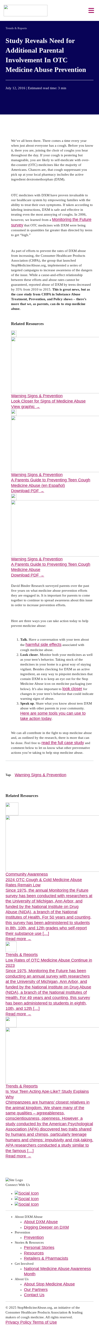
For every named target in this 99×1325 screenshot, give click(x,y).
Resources (34, 1253)
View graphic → (25, 406)
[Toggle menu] (91, 10)
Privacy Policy (19, 1322)
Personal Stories (39, 1247)
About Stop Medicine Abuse (49, 1284)
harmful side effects (43, 644)
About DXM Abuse (41, 1221)
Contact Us (34, 1295)
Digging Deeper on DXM (46, 1227)
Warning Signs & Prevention (40, 775)
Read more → (18, 939)
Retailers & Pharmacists (46, 1258)
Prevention (34, 1237)
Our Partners (36, 1289)
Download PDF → (27, 490)
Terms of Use (44, 1322)
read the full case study (62, 742)
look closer (72, 688)
